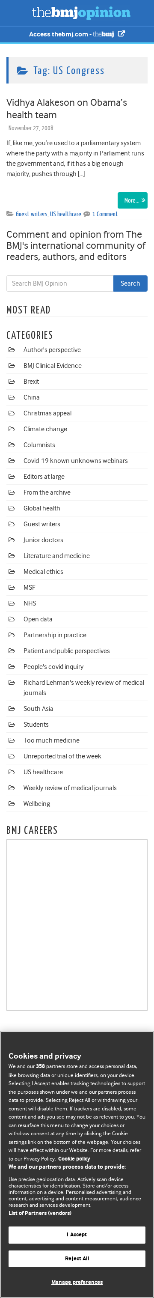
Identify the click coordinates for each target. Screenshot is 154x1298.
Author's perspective (52, 350)
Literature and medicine (57, 556)
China (32, 397)
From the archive (47, 492)
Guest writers (31, 214)
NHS (30, 603)
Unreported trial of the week (62, 756)
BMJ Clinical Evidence (53, 366)
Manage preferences (77, 1282)
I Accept (77, 1235)
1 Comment (105, 214)
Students (36, 724)
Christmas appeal (47, 413)
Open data (38, 619)
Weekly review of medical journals (70, 788)
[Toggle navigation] (17, 12)
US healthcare (65, 214)
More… (131, 200)
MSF (29, 587)
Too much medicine (52, 740)
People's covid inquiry (53, 667)
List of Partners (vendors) (40, 1213)
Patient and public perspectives (67, 651)
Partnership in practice (55, 635)
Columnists (39, 445)
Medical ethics (43, 572)
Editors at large (44, 476)
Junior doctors (43, 540)
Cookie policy (74, 1159)
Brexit (31, 381)
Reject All (77, 1259)
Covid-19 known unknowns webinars (76, 461)
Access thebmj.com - (61, 34)
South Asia (38, 709)
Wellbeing (37, 804)
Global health (42, 508)
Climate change (45, 429)
